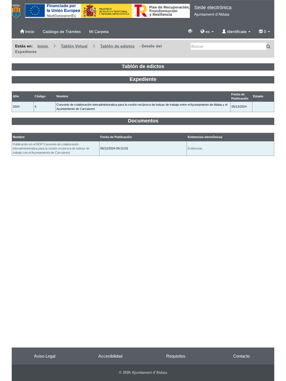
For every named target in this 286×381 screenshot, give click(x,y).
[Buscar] (268, 46)
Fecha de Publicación (116, 137)
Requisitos (175, 356)
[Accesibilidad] (190, 31)
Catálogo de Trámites (62, 31)
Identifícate (237, 31)
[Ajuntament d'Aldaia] (101, 10)
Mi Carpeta (99, 31)
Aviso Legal (44, 356)
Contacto (241, 356)
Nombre (19, 137)
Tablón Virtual (74, 46)
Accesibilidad (110, 356)
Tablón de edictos (117, 46)
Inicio (29, 31)
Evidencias (195, 148)
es (207, 31)
